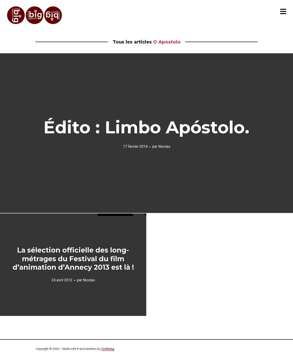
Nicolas (164, 146)
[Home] (35, 15)
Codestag (107, 348)
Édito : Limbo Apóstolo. (146, 127)
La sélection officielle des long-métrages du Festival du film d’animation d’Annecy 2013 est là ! (73, 259)
